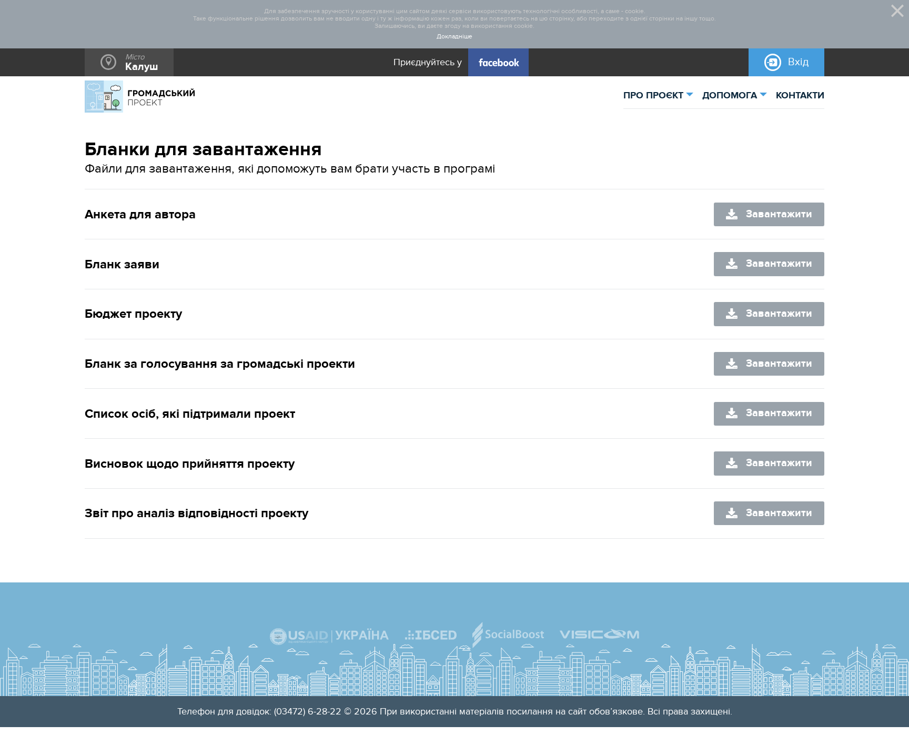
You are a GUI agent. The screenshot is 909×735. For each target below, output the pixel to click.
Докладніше (454, 37)
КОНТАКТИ (800, 96)
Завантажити (779, 214)
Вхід (798, 62)
